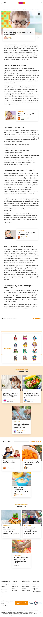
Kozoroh (15, 360)
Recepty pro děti (28, 391)
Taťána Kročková (10, 468)
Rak (15, 353)
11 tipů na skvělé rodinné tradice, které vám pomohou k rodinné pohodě (21, 560)
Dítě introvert (36, 585)
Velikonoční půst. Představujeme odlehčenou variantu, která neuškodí (30, 530)
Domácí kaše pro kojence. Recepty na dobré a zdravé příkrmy (21, 489)
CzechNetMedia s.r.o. (12, 611)
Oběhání (31, 612)
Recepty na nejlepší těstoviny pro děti (9, 461)
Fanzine (21, 613)
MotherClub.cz (3, 10)
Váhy (16, 340)
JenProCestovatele (33, 613)
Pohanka (24, 588)
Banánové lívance (26, 585)
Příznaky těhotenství (4, 587)
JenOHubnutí (20, 615)
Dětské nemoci (8, 9)
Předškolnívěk (12, 613)
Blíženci (25, 353)
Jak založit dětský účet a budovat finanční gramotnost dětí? (21, 426)
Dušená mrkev (25, 583)
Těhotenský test (5, 585)
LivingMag (10, 615)
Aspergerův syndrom (35, 589)
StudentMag (25, 613)
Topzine (17, 613)
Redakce (9, 37)
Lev (34, 347)
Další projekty (4, 605)
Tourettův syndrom (37, 591)
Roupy (13, 588)
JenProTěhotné (4, 613)
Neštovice (14, 585)
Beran (25, 340)
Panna (25, 360)
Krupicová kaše (25, 586)
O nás (2, 600)
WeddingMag (4, 615)
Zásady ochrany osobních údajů (7, 602)
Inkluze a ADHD (36, 586)
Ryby (15, 347)
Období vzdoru (36, 583)
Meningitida (14, 590)
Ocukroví (14, 615)
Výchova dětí (17, 421)
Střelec (25, 347)
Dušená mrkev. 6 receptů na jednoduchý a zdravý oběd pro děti (31, 462)
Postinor (3, 593)
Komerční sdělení (10, 400)
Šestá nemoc (15, 586)
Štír (34, 340)
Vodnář (34, 360)
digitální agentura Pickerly (10, 612)
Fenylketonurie (15, 583)
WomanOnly (26, 612)
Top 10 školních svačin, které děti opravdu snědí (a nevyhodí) (31, 395)
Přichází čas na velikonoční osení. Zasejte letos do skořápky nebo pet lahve (11, 530)
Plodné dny (3, 583)
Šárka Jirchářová (31, 468)
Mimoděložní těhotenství (4, 590)
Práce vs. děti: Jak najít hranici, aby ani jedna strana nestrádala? (10, 395)
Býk (34, 353)
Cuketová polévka (26, 590)
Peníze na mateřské (7, 391)
